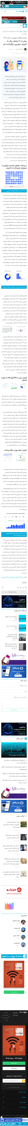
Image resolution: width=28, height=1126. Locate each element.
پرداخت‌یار (24, 582)
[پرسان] (14, 18)
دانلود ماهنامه (14, 1063)
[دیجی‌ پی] (14, 2)
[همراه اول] (14, 1124)
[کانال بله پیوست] (14, 6)
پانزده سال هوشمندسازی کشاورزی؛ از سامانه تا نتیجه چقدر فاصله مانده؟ (11, 824)
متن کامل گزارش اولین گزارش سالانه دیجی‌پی (13, 577)
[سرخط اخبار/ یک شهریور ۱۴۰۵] (22, 622)
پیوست (25, 31)
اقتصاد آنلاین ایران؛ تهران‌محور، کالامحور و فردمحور (12, 637)
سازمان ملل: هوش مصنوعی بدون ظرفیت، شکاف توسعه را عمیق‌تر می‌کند (11, 874)
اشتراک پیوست (14, 992)
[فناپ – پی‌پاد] (14, 671)
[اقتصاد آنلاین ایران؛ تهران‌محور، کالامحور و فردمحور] (22, 641)
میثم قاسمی (17, 943)
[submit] (23, 1081)
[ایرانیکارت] (14, 1120)
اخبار (21, 26)
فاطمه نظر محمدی (19, 49)
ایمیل (26, 691)
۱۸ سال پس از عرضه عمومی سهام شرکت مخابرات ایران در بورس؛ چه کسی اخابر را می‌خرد (11, 848)
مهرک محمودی (16, 921)
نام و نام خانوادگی (23, 685)
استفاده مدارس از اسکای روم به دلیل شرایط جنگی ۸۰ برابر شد (11, 646)
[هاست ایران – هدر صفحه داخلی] (14, 21)
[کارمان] (14, 905)
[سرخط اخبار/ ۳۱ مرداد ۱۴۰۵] (22, 631)
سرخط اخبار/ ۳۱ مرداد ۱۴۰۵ (11, 627)
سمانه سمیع (17, 936)
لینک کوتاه (6, 592)
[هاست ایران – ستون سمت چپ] (14, 601)
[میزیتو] (14, 891)
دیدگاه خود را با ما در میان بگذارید (20, 697)
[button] (26, 11)
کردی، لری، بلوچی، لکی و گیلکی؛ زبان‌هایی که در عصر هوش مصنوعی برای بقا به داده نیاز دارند (11, 861)
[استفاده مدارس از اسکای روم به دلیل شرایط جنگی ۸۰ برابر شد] (22, 650)
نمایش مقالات (14, 1068)
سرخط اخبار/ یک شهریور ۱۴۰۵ (11, 618)
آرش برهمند (17, 928)
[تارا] (14, 658)
